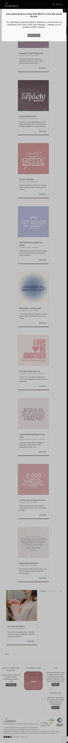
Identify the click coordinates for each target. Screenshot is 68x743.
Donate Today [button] (34, 35)
